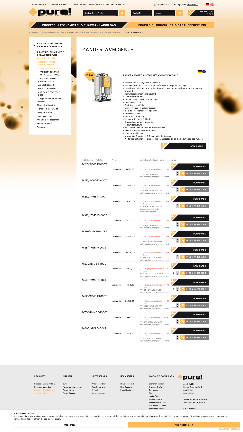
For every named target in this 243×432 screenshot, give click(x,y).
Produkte (39, 376)
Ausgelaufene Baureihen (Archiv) (49, 100)
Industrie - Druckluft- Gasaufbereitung (172, 25)
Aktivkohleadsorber (47, 85)
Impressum (235, 429)
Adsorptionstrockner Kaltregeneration (47, 79)
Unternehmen (38, 5)
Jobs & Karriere (98, 387)
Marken (67, 376)
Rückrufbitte (154, 396)
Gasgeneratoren (44, 112)
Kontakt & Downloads (161, 376)
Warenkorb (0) (206, 11)
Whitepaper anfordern (158, 405)
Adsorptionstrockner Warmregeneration (47, 63)
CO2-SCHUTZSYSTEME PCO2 (49, 93)
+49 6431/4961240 (198, 399)
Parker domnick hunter (72, 387)
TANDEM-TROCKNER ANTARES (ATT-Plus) (49, 73)
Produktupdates (126, 390)
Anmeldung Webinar (157, 409)
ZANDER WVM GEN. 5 (50, 68)
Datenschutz (224, 429)
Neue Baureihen (44, 123)
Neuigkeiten (79, 5)
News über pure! (127, 384)
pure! (65, 384)
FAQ (151, 393)
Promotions (42, 127)
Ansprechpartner (59, 5)
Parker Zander (69, 393)
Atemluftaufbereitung (47, 105)
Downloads (153, 390)
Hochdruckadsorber (47, 88)
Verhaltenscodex (98, 393)
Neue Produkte (126, 387)
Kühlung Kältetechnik (48, 120)
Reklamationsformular (158, 402)
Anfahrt (95, 390)
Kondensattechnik (45, 116)
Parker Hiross (68, 390)
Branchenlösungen (156, 384)
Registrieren (162, 5)
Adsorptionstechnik (46, 58)
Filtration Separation (47, 109)
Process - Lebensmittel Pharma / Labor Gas (79, 25)
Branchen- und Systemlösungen (106, 5)
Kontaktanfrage (155, 399)
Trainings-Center (156, 387)
